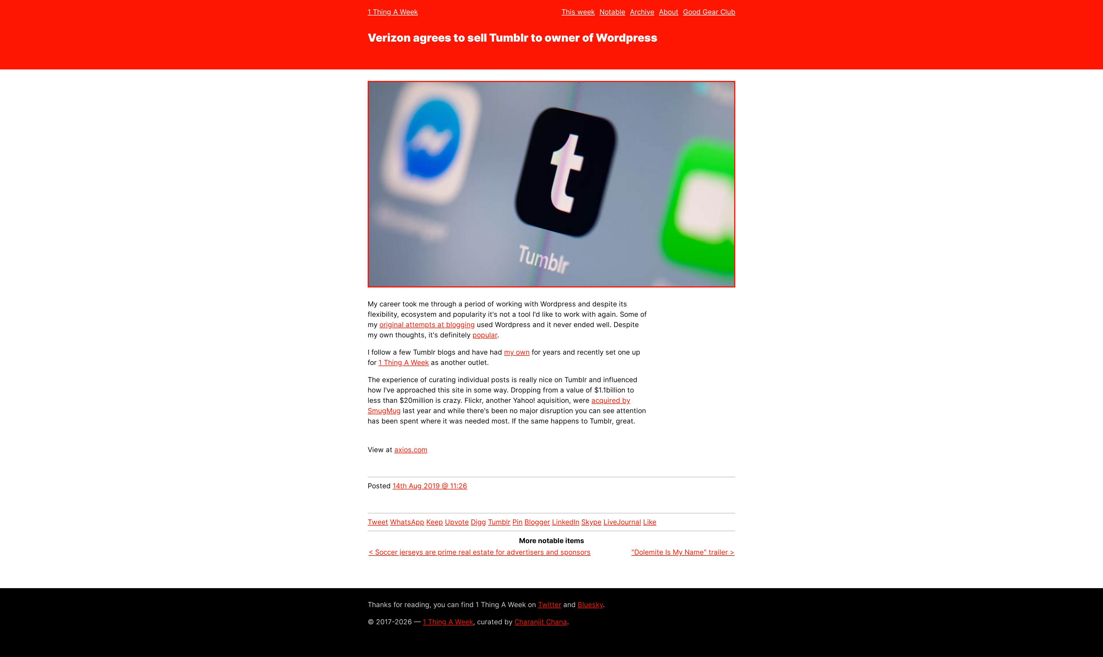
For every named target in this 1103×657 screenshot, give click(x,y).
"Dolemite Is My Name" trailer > (682, 552)
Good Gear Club (709, 12)
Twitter (549, 604)
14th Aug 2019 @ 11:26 (430, 486)
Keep (434, 522)
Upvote (457, 522)
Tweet (378, 522)
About (668, 12)
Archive (642, 12)
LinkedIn (565, 522)
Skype (591, 522)
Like (649, 522)
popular (485, 335)
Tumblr (499, 522)
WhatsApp (407, 522)
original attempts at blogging (427, 324)
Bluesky (590, 604)
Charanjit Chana (540, 622)
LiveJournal (622, 522)
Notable (612, 12)
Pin (517, 522)
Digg (478, 522)
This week (578, 12)
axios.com (410, 450)
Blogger (537, 522)
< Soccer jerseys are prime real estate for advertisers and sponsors (480, 552)
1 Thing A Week (393, 12)
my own (517, 352)
